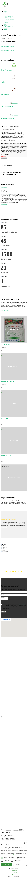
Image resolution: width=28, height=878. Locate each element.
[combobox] (24, 843)
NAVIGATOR (6, 455)
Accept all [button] (6, 864)
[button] (14, 868)
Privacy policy (12, 854)
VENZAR (4, 418)
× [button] (26, 842)
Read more (3, 156)
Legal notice (14, 874)
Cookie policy (14, 870)
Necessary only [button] (20, 864)
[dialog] (14, 859)
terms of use (22, 604)
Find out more (4, 158)
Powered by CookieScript (14, 876)
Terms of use (14, 872)
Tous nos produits (5, 310)
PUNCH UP (5, 344)
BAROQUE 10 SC (8, 381)
